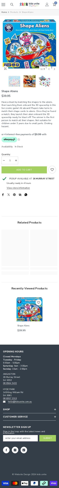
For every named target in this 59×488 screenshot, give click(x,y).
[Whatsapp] (26, 194)
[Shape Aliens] (29, 309)
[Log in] (47, 4)
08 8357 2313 (10, 398)
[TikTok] (24, 450)
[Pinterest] (14, 194)
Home (4, 12)
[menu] (3, 4)
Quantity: (6, 154)
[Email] (20, 194)
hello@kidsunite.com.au (20, 401)
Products (14, 12)
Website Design (22, 474)
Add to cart (24, 169)
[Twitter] (8, 194)
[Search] (12, 4)
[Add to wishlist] (52, 169)
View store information (18, 187)
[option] (29, 44)
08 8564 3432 (10, 383)
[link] (15, 268)
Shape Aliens (23, 326)
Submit (47, 438)
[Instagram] (15, 450)
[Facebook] (3, 194)
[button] (49, 69)
